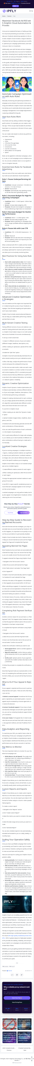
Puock (20, 1062)
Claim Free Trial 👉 (17, 998)
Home (3, 16)
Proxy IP (13, 966)
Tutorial (9, 16)
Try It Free (10, 512)
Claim (14, 6)
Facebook (6, 966)
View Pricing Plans (17, 1002)
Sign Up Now (23, 512)
